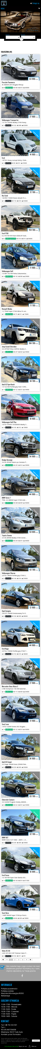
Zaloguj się (35, 3)
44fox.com (34, 1046)
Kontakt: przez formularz (11, 1034)
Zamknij (36, 1040)
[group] (20, 22)
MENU (3, 8)
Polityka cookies (7, 991)
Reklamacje (5, 996)
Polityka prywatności (9, 988)
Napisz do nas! (16, 1046)
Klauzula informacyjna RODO (12, 993)
